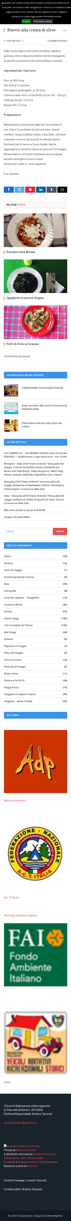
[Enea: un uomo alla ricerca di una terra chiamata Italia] (11, 408)
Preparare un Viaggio (15, 646)
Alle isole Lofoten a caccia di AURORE (25, 510)
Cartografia (10, 590)
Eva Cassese (13, 41)
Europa (8, 611)
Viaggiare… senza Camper (18, 701)
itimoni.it (32, 1166)
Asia (6, 583)
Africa (7, 556)
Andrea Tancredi (25, 1150)
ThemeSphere (54, 1215)
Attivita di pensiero (15, 800)
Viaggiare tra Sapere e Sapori (20, 694)
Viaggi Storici (11, 687)
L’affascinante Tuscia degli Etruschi (42, 387)
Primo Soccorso (13, 659)
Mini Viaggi (10, 632)
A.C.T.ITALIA (11, 897)
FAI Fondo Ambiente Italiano (20, 915)
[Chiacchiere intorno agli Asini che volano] (11, 425)
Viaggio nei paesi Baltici (17, 517)
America (8, 563)
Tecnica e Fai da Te (14, 680)
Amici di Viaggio (13, 570)
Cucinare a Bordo (57, 41)
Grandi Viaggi (11, 618)
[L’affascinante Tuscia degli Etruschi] (11, 390)
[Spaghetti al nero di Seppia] (35, 276)
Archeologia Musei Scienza (19, 577)
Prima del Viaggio (13, 652)
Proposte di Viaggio (15, 666)
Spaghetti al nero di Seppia (25, 298)
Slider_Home (11, 673)
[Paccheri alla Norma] (35, 230)
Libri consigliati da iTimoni (18, 625)
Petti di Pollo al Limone (22, 344)
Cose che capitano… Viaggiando (21, 597)
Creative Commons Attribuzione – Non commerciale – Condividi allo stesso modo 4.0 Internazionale (30, 1158)
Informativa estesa (43, 21)
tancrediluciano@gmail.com (20, 1122)
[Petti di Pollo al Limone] (35, 322)
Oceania (8, 639)
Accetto (26, 21)
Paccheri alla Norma (20, 252)
